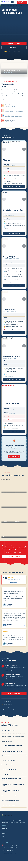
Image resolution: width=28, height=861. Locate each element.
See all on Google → (14, 582)
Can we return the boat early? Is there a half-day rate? (14, 779)
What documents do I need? (14, 760)
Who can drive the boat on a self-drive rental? (14, 746)
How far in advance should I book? (14, 800)
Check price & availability (20, 2)
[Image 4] (14, 306)
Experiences (4, 828)
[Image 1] (11, 306)
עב (15, 2)
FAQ (3, 836)
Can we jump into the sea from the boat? (14, 774)
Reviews (4, 833)
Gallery (3, 831)
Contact (4, 838)
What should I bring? (14, 755)
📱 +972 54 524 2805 (6, 701)
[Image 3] (13, 306)
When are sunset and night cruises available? (14, 790)
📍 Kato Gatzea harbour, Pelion (8, 709)
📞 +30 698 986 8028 (6, 704)
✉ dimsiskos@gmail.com (7, 707)
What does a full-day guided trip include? (14, 751)
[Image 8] (16, 353)
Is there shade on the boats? (14, 765)
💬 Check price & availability (14, 186)
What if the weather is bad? (14, 805)
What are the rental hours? (14, 769)
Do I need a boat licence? (14, 730)
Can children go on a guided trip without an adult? (14, 785)
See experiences (14, 47)
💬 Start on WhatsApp (14, 693)
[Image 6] (14, 353)
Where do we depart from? (14, 796)
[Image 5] (15, 306)
